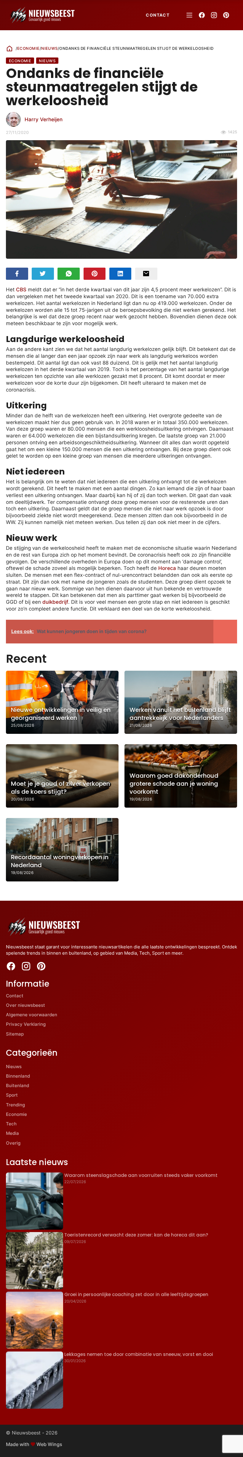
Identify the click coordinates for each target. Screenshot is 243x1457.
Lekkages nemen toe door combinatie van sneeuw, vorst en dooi (138, 1354)
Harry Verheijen (44, 119)
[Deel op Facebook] (17, 274)
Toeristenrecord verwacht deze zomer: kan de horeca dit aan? (136, 1235)
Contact (158, 14)
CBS (21, 290)
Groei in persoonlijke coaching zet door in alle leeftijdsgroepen (136, 1294)
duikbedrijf (55, 602)
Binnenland (18, 1076)
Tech (11, 1124)
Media (12, 1133)
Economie (28, 48)
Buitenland (17, 1085)
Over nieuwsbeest (25, 1005)
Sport (12, 1095)
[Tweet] (43, 274)
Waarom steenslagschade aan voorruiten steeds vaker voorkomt (141, 1175)
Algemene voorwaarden (31, 1014)
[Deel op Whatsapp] (68, 274)
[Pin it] (95, 274)
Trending (15, 1105)
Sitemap (15, 1034)
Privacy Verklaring (26, 1024)
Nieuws (49, 48)
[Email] (146, 274)
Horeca (167, 568)
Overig (13, 1143)
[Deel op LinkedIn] (120, 274)
